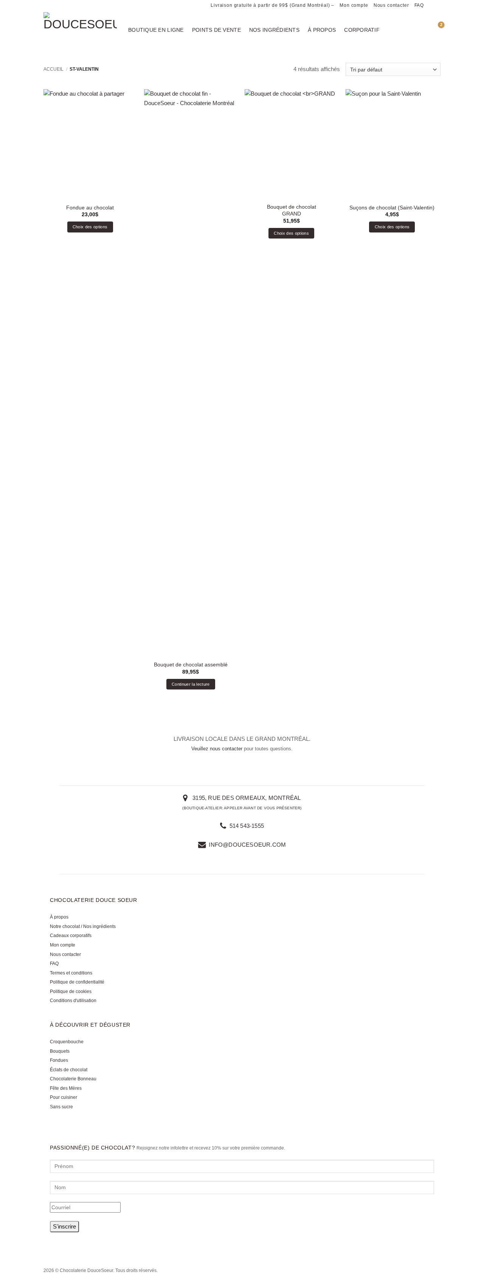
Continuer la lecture (191, 684)
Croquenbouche (67, 1041)
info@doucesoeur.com (247, 844)
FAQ (419, 5)
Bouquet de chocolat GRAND (291, 210)
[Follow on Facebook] (430, 5)
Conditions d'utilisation (73, 1000)
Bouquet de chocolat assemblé (191, 665)
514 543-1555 (246, 826)
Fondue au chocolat (90, 207)
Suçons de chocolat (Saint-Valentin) (391, 207)
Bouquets (60, 1051)
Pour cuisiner (63, 1097)
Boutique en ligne (156, 30)
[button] (437, 30)
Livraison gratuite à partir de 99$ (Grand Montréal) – (272, 5)
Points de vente (216, 30)
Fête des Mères (66, 1088)
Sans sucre (61, 1106)
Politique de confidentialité (77, 982)
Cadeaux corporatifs (71, 935)
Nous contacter (391, 5)
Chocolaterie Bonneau (73, 1078)
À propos (322, 30)
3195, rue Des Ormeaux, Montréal (246, 798)
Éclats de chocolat (68, 1069)
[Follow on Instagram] (437, 5)
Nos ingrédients (274, 30)
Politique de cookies (71, 991)
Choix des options (90, 227)
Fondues (59, 1060)
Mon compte (354, 5)
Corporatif (362, 30)
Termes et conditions (71, 973)
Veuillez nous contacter (216, 748)
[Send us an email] (91, 1249)
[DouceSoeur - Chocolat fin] (80, 32)
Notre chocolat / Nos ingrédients (83, 926)
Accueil (53, 69)
